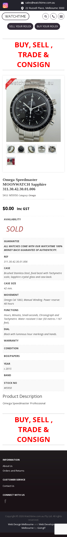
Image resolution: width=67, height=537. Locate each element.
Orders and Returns (13, 470)
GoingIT (41, 527)
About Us (8, 466)
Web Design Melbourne (21, 524)
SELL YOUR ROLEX (20, 26)
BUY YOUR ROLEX (47, 26)
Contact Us (8, 485)
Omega (32, 195)
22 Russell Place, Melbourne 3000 (44, 8)
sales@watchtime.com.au (40, 2)
